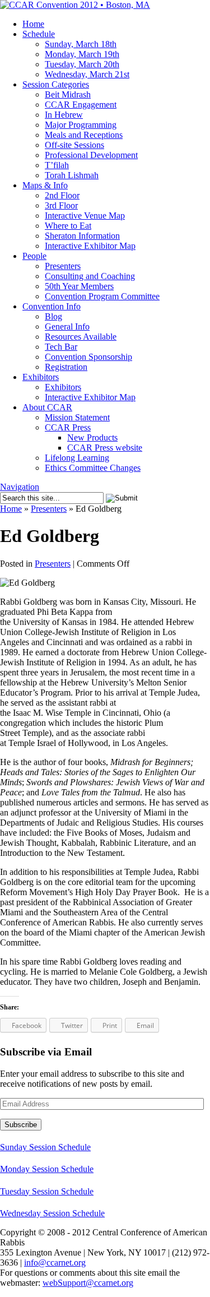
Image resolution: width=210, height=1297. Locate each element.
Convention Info (51, 306)
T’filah (57, 165)
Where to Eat (68, 225)
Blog (53, 316)
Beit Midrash (68, 94)
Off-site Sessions (74, 145)
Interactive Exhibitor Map (90, 246)
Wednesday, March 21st (87, 74)
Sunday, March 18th (80, 44)
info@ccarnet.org (55, 1262)
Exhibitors (40, 377)
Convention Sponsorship (88, 357)
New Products (92, 437)
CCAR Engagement (80, 104)
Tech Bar (61, 346)
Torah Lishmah (72, 175)
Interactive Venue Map (85, 215)
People (34, 256)
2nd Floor (62, 195)
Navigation (19, 487)
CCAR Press (68, 427)
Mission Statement (77, 417)
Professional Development (91, 155)
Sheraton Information (82, 235)
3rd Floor (61, 205)
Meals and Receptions (84, 135)
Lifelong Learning (77, 457)
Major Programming (80, 124)
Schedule (38, 34)
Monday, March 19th (82, 54)
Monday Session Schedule (47, 1169)
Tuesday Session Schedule (47, 1191)
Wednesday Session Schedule (52, 1213)
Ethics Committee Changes (93, 468)
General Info (67, 326)
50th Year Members (79, 286)
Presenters (63, 266)
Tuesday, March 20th (82, 64)
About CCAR (47, 407)
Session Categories (55, 84)
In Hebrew (64, 114)
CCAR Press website (104, 447)
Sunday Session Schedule (45, 1147)
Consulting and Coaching (90, 276)
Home (33, 24)
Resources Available (80, 336)
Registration (66, 367)
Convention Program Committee (102, 296)
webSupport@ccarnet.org (88, 1282)
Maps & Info (45, 185)
